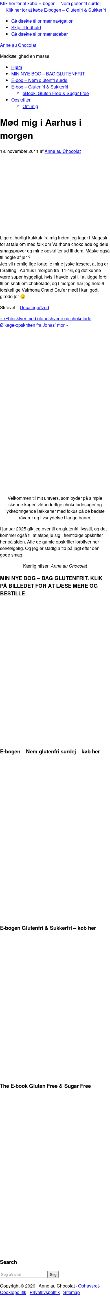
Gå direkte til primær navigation (42, 21)
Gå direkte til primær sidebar (39, 34)
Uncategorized (34, 307)
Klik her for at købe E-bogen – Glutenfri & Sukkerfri (56, 10)
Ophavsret (88, 1285)
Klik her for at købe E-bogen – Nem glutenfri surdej (51, 3)
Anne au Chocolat (18, 45)
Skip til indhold (26, 27)
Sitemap (71, 1292)
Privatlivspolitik (45, 1292)
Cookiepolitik (13, 1292)
